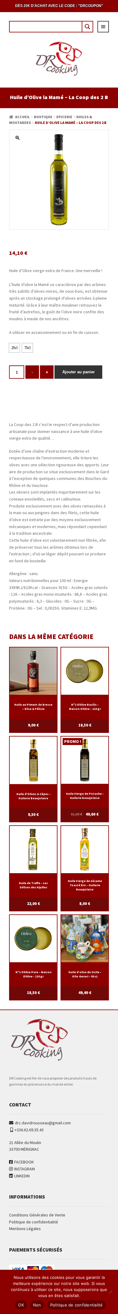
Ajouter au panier (78, 372)
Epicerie (64, 117)
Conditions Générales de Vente (37, 1215)
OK (21, 1304)
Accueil (22, 117)
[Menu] (103, 26)
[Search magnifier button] (87, 27)
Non (37, 1304)
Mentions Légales (25, 1228)
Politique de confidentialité (33, 1222)
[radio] (14, 347)
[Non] (110, 1292)
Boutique (43, 117)
